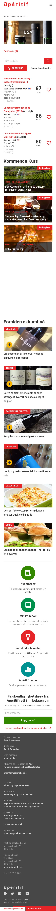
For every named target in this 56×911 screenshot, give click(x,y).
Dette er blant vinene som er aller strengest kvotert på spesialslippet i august (24, 397)
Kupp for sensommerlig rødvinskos (24, 436)
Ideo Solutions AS (19, 902)
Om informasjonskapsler (15, 773)
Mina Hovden (10, 758)
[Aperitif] (16, 4)
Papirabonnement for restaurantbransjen (23, 803)
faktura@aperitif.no (13, 867)
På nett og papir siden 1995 (16, 785)
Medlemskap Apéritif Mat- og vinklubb (22, 806)
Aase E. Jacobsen (12, 740)
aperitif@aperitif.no (13, 815)
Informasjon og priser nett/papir (19, 794)
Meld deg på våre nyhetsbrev (17, 833)
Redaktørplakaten (31, 767)
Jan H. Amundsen (12, 749)
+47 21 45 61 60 (18, 818)
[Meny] (51, 4)
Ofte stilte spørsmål (13, 824)
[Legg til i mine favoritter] (49, 90)
